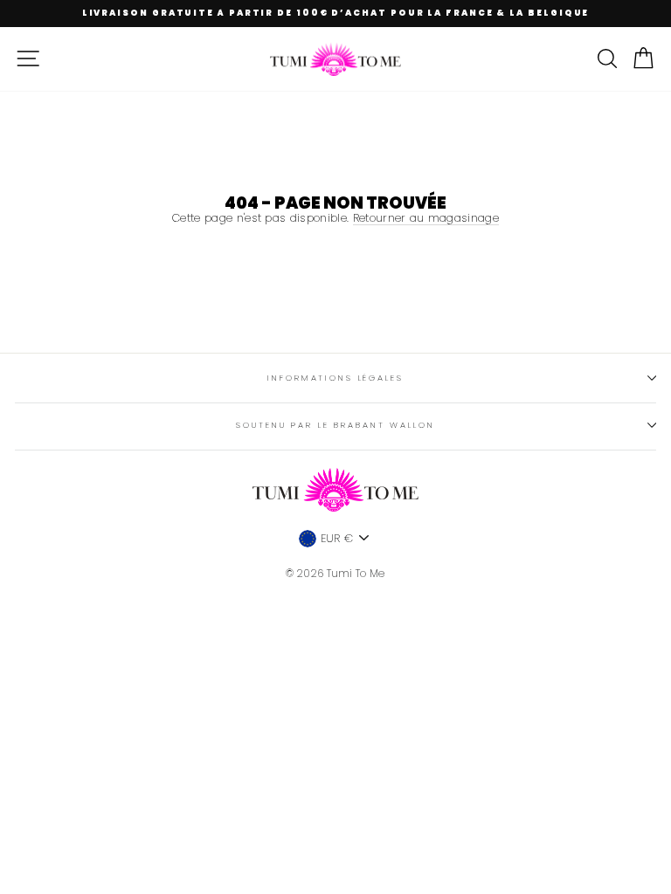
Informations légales (335, 377)
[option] (335, 13)
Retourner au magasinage (426, 218)
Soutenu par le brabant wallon (335, 424)
